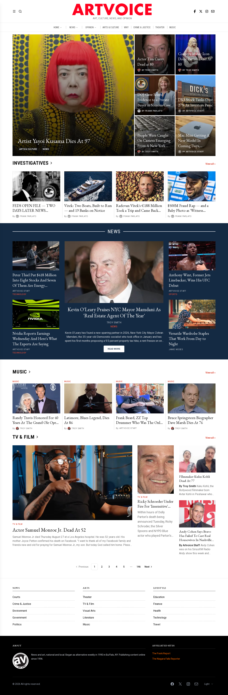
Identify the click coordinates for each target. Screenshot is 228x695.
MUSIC (172, 27)
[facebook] (194, 11)
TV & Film (17, 524)
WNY (126, 27)
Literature (88, 617)
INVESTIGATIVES (31, 163)
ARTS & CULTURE (110, 27)
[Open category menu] (14, 11)
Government (20, 617)
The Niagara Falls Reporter (166, 658)
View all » (210, 164)
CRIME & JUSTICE (142, 27)
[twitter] (200, 11)
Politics (17, 624)
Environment (20, 610)
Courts (16, 597)
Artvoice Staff (128, 428)
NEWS (72, 27)
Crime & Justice (22, 603)
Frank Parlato (28, 216)
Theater (87, 597)
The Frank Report (161, 653)
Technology (160, 617)
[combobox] (208, 684)
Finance (157, 603)
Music (16, 381)
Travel (156, 624)
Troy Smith (26, 428)
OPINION (89, 27)
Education (159, 597)
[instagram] (206, 11)
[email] (212, 11)
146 (139, 566)
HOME (56, 27)
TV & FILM (24, 437)
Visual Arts (89, 610)
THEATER (159, 27)
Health (157, 610)
